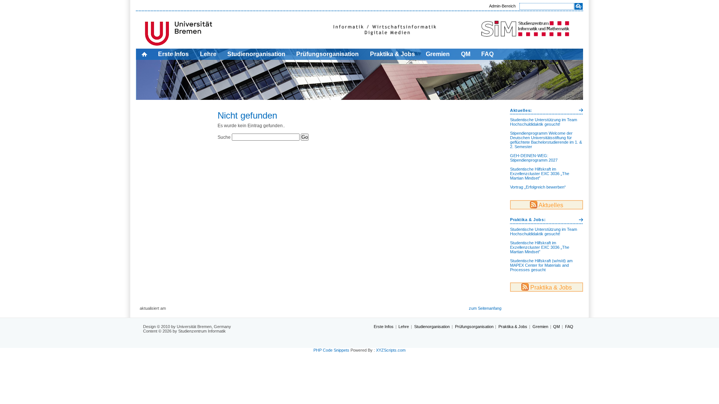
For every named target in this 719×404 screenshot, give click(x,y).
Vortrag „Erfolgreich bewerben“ (538, 187)
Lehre (208, 54)
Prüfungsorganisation (327, 54)
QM (465, 54)
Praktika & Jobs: (528, 219)
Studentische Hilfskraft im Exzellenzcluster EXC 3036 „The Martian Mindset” (539, 173)
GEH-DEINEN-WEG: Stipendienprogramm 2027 (534, 157)
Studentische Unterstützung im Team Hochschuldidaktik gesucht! (543, 121)
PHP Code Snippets (331, 350)
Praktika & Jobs (392, 54)
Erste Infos (173, 54)
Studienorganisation (256, 54)
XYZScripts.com (391, 350)
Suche (224, 137)
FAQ (487, 54)
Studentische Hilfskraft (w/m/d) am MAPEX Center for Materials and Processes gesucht (541, 265)
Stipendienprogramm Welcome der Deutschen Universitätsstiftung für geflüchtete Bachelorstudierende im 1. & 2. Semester (546, 140)
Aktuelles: (521, 110)
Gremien (438, 54)
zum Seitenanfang (485, 308)
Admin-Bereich (502, 6)
